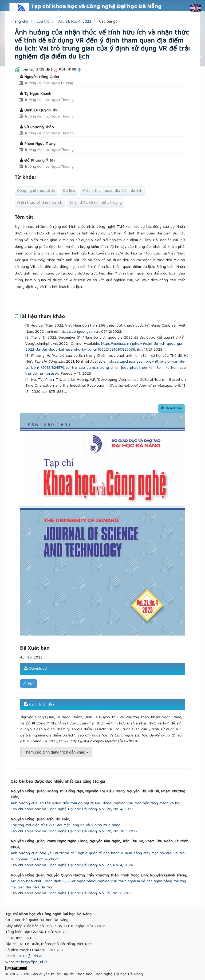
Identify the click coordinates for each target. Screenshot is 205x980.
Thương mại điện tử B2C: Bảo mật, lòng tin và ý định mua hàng (65, 825)
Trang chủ (20, 22)
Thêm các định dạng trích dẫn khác (55, 752)
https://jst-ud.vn (34, 962)
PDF (30, 684)
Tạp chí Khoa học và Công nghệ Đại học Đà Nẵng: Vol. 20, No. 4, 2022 (72, 809)
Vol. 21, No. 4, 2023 (74, 22)
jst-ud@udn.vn (30, 956)
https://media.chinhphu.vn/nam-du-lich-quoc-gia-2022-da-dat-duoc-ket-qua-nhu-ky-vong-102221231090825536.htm (104, 347)
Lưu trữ (43, 22)
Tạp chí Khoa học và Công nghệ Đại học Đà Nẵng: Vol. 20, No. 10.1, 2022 (74, 832)
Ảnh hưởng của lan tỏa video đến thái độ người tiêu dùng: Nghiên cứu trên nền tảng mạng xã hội (95, 804)
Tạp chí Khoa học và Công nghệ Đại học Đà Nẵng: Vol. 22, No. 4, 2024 (72, 866)
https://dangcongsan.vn (79, 331)
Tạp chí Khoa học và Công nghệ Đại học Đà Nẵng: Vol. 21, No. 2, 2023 (71, 894)
